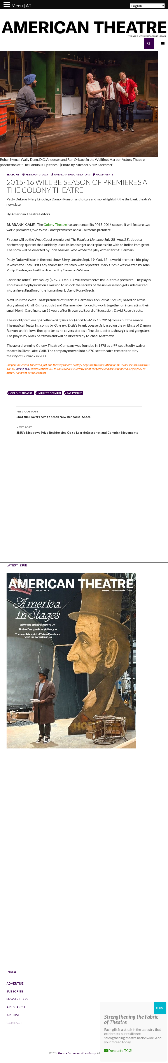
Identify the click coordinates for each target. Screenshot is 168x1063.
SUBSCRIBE (15, 991)
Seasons (13, 174)
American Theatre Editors (72, 174)
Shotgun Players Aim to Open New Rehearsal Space (53, 414)
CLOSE (160, 1008)
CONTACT (14, 1023)
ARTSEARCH (16, 1007)
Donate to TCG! (120, 1050)
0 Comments (104, 174)
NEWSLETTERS (17, 999)
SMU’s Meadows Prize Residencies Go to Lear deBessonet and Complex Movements (77, 430)
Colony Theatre (55, 224)
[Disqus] (79, 503)
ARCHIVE (13, 1015)
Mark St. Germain (49, 393)
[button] (7, 5)
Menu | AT (21, 5)
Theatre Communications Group (77, 1053)
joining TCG (23, 369)
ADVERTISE (15, 983)
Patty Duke (74, 393)
